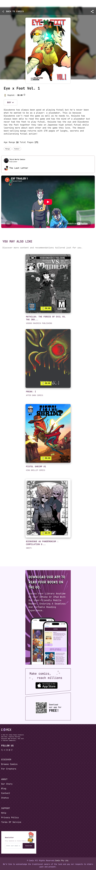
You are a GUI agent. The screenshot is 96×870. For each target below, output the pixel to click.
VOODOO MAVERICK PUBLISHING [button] (39, 323)
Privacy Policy (10, 817)
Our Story (6, 784)
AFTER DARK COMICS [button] (34, 395)
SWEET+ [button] (29, 548)
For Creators (8, 768)
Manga (7, 149)
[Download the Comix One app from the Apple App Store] (46, 685)
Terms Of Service (11, 822)
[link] (48, 283)
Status (5, 797)
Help (3, 813)
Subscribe (28, 846)
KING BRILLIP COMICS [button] (35, 470)
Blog (3, 788)
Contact (5, 793)
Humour (17, 149)
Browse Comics (9, 764)
